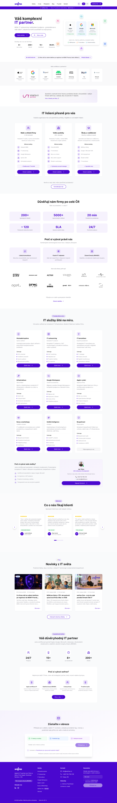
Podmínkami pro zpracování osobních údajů (47, 750)
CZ (83, 3)
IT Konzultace (41, 777)
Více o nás (40, 35)
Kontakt (66, 4)
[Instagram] (18, 788)
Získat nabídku (27, 172)
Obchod (39, 791)
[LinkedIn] (15, 788)
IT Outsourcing (41, 774)
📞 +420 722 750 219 (81, 477)
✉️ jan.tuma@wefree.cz (81, 479)
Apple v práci (40, 782)
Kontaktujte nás (58, 186)
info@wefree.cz (67, 771)
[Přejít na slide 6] (62, 540)
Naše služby (21, 35)
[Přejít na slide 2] (57, 540)
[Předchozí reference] (14, 527)
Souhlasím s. (45, 750)
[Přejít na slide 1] (54, 540)
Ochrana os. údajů (65, 786)
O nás (39, 4)
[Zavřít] (101, 8)
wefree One (95, 3)
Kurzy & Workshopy (42, 785)
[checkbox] (28, 750)
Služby (33, 4)
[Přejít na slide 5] (61, 540)
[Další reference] (102, 527)
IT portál (59, 4)
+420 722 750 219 (68, 774)
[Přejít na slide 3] (58, 540)
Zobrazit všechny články (57, 617)
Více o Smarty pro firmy (51, 98)
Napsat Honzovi (80, 483)
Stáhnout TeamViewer (67, 784)
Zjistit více (27, 365)
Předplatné (46, 4)
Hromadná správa (42, 771)
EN (87, 3)
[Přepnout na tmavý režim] (78, 3)
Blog (53, 4)
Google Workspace (42, 780)
